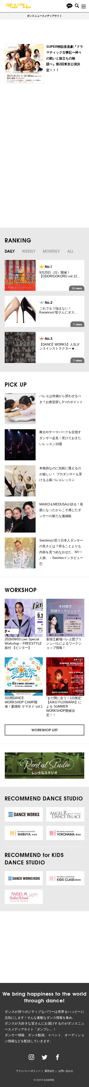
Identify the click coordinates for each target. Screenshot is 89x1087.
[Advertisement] (44, 125)
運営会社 (49, 1071)
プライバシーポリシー (28, 1071)
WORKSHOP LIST (44, 729)
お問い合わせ (65, 1071)
